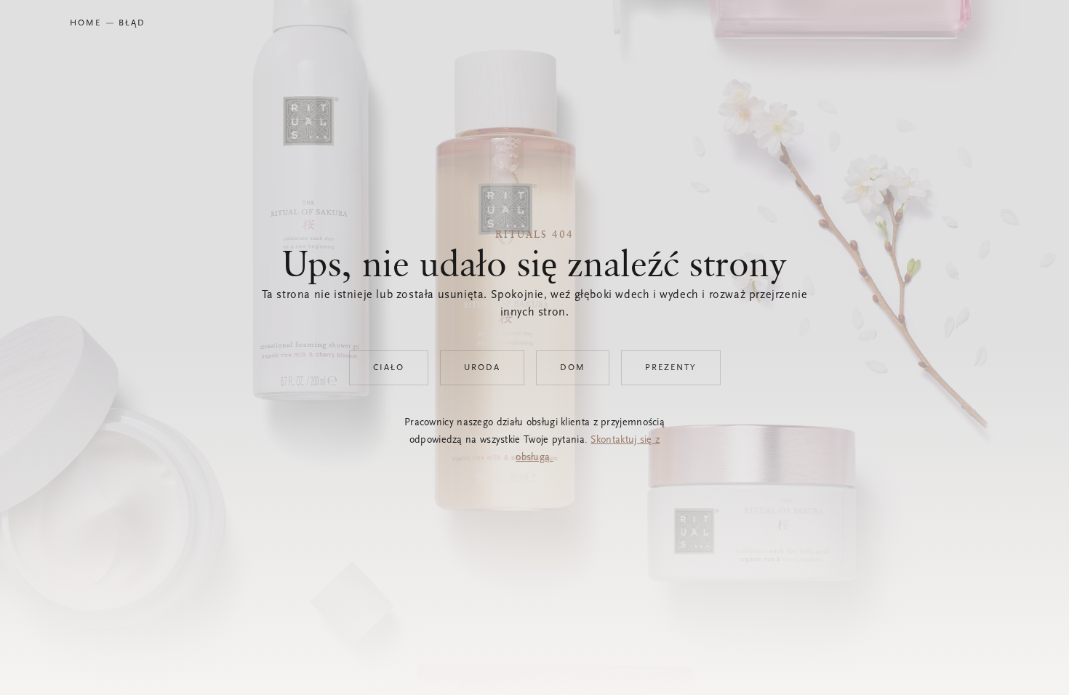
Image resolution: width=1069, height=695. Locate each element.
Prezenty (671, 367)
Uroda (482, 367)
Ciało (388, 367)
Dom (572, 367)
